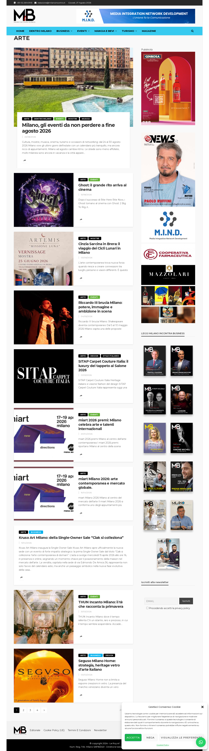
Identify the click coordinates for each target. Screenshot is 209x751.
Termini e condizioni (79, 730)
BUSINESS (63, 30)
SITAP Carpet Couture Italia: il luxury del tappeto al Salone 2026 (103, 365)
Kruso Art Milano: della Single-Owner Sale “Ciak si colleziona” (71, 538)
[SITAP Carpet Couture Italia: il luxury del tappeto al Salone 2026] (43, 376)
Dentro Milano (40, 30)
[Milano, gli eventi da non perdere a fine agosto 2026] (73, 87)
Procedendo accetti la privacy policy (169, 608)
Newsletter (100, 730)
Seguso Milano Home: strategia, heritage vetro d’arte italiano (99, 665)
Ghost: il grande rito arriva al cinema (102, 187)
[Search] (192, 31)
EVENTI (82, 30)
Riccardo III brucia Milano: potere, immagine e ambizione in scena (100, 307)
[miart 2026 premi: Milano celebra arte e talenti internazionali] (43, 435)
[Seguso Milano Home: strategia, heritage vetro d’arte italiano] (43, 676)
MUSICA (86, 119)
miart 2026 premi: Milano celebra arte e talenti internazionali (99, 424)
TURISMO (128, 30)
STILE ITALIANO (111, 356)
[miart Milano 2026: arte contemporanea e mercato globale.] (43, 494)
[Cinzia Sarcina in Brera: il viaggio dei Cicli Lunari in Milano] (43, 259)
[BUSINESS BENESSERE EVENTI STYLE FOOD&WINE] (24, 16)
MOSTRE (72, 119)
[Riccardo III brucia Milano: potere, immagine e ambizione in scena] (43, 317)
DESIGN (94, 356)
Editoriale (35, 730)
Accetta (133, 737)
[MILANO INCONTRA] (20, 730)
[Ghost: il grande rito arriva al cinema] (43, 200)
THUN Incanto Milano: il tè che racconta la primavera (100, 604)
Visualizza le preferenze (181, 737)
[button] (202, 707)
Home (20, 30)
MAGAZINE (149, 30)
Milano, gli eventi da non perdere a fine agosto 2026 (68, 128)
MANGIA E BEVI (104, 30)
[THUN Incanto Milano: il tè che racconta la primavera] (43, 617)
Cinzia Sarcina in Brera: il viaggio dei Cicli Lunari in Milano (99, 248)
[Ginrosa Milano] (168, 88)
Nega (150, 737)
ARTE (26, 119)
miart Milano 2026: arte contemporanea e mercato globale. (101, 483)
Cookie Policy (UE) (54, 730)
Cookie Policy (163, 745)
